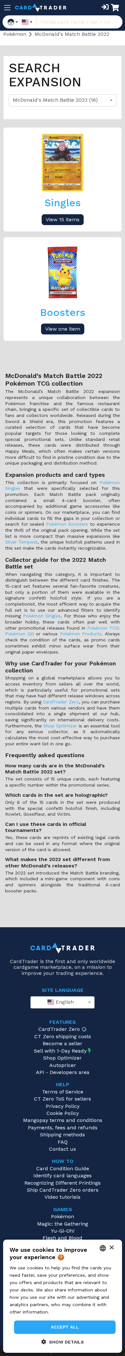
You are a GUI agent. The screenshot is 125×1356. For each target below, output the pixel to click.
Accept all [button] (65, 1327)
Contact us (62, 1149)
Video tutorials (62, 1197)
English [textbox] (64, 1002)
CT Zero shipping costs (62, 1036)
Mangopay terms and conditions (62, 1120)
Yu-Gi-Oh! (62, 1231)
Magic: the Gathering (62, 1224)
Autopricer (62, 1065)
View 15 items (62, 219)
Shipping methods (62, 1135)
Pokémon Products (81, 633)
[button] (62, 1342)
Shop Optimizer (60, 725)
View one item (62, 329)
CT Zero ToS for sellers (62, 1099)
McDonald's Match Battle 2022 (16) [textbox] (55, 100)
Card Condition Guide (62, 1168)
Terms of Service (62, 1092)
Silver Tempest (21, 542)
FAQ (63, 1142)
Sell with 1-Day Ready (60, 1051)
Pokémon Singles (42, 615)
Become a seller (62, 1043)
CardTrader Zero (61, 701)
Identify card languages (62, 1175)
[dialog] (62, 1296)
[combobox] (62, 100)
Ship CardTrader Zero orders (62, 1190)
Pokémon (62, 1216)
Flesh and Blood (62, 1238)
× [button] (111, 1247)
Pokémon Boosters (67, 524)
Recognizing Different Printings (62, 1183)
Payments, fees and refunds (62, 1128)
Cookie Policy (62, 1113)
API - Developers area (62, 1072)
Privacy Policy (62, 1106)
